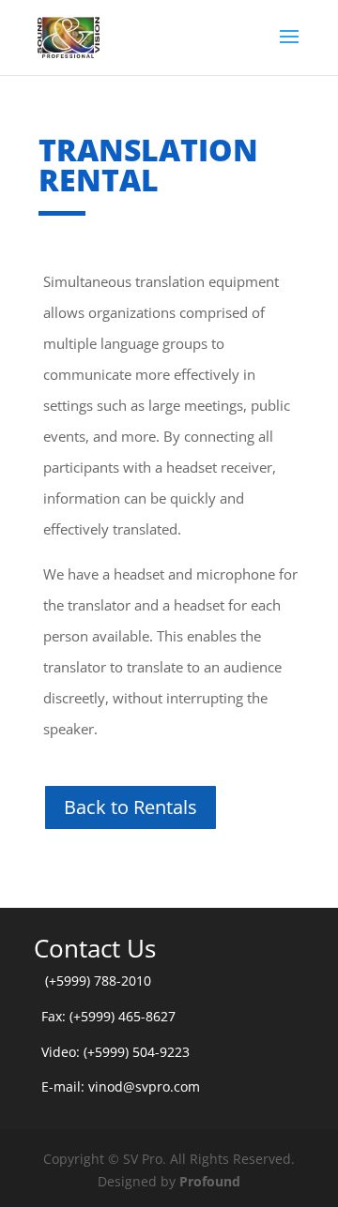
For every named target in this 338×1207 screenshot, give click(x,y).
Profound (209, 1181)
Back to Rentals (130, 807)
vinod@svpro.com (144, 1086)
